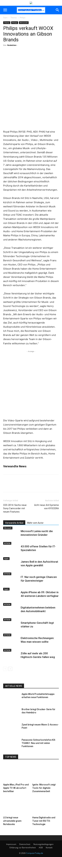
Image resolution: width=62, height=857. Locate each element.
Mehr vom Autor (35, 523)
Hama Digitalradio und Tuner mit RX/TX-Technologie (43, 820)
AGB (41, 847)
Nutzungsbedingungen (43, 844)
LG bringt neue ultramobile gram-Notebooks (12, 820)
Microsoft (7, 528)
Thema (13, 17)
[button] (5, 10)
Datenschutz (24, 844)
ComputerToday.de (34, 853)
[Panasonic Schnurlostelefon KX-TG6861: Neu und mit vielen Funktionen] (11, 743)
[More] (31, 57)
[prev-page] (5, 669)
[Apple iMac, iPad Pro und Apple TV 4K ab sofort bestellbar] (16, 772)
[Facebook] (16, 57)
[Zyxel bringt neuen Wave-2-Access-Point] (11, 728)
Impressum (11, 844)
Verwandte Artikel (14, 523)
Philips (22, 17)
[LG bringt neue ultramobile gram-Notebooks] (16, 806)
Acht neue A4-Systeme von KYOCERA (46, 507)
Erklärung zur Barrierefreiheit (23, 847)
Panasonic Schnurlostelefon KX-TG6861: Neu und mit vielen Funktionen (39, 743)
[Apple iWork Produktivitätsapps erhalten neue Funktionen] (11, 698)
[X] (24, 57)
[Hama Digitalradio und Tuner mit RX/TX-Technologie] (45, 806)
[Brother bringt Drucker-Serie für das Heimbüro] (11, 713)
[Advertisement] (31, 95)
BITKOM (7, 543)
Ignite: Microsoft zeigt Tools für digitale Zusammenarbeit (44, 788)
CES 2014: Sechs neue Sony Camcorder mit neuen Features (15, 508)
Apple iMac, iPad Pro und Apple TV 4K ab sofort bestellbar (16, 788)
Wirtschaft (24, 22)
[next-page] (10, 669)
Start (5, 17)
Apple (6, 558)
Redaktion (11, 45)
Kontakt (49, 847)
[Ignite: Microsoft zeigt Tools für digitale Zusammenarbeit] (45, 772)
